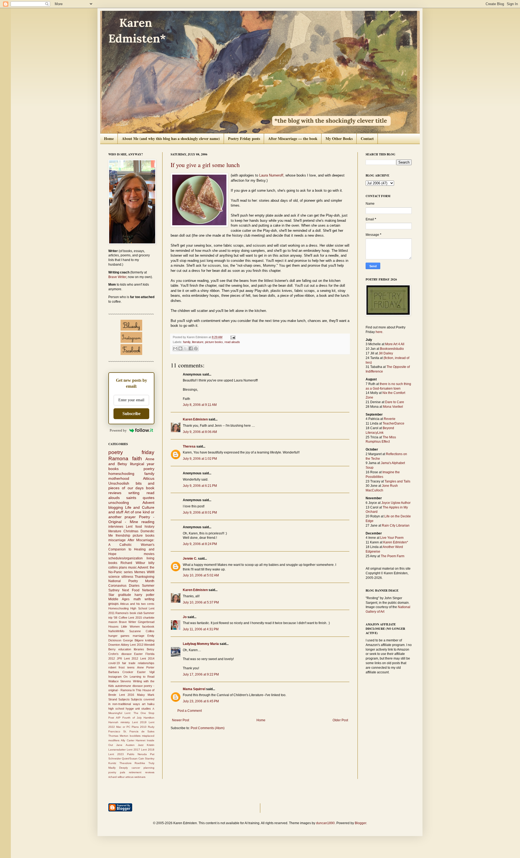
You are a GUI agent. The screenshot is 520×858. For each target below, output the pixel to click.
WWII (150, 572)
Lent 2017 (133, 749)
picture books (214, 342)
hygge (130, 708)
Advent (148, 502)
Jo (185, 617)
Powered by (118, 430)
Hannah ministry (119, 722)
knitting (149, 640)
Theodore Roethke (132, 763)
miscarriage (117, 540)
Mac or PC (123, 726)
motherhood (118, 478)
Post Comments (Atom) (208, 728)
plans (123, 567)
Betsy (150, 649)
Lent (129, 526)
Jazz (141, 744)
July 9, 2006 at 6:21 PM (200, 486)
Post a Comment (189, 711)
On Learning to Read (138, 676)
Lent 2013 (136, 644)
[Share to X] (185, 348)
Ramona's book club (128, 613)
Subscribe (131, 413)
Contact (367, 138)
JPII (119, 658)
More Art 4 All (394, 344)
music (132, 567)
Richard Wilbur (133, 563)
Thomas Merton (118, 735)
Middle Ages (118, 599)
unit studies (143, 708)
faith (137, 458)
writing (133, 493)
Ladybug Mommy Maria (201, 644)
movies (149, 554)
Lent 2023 (116, 754)
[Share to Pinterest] (196, 348)
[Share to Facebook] (190, 348)
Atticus (148, 478)
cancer (136, 767)
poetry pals (116, 772)
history (149, 526)
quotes (148, 497)
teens (131, 667)
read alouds (232, 342)
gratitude (124, 595)
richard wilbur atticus (121, 776)
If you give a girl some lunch (205, 165)
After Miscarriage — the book (292, 138)
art (143, 704)
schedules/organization (125, 558)
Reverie (389, 419)
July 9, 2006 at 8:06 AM (200, 432)
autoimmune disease (128, 685)
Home (109, 138)
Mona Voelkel (393, 407)
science (114, 577)
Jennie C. (190, 558)
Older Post (340, 720)
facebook (148, 626)
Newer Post (180, 720)
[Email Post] (232, 337)
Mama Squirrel (194, 689)
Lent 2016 (126, 694)
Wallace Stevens (119, 681)
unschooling (118, 502)
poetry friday (131, 452)
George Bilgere (133, 640)
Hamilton (149, 717)
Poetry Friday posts (244, 138)
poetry (149, 468)
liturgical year (142, 464)
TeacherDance (393, 423)
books (113, 468)
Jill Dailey (386, 353)
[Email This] (175, 348)
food (138, 526)
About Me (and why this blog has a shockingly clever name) (171, 138)
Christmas (130, 531)
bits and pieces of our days (131, 485)
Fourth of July (132, 717)
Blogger (360, 823)
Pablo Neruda (137, 754)
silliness (127, 577)
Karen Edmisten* (395, 542)
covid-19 (114, 663)
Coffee (123, 617)
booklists (135, 735)
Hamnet (140, 740)
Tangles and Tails (397, 481)
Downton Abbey (118, 644)
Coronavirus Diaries (123, 586)
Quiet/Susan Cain (133, 758)
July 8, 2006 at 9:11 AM (200, 405)
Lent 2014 (147, 658)
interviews (115, 526)
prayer (130, 517)
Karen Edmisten (196, 419)
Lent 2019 (139, 722)
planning (149, 767)
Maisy (141, 694)
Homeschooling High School (127, 608)
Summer (148, 586)
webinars (139, 776)
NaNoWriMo (116, 631)
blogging (115, 507)
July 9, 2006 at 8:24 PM (200, 544)
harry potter (144, 595)
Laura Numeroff (271, 175)
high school (116, 708)
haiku (150, 704)
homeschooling (121, 473)
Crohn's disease (120, 653)
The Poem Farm (392, 556)
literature (197, 342)
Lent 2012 (131, 658)
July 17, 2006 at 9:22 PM (201, 674)
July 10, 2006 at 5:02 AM (201, 575)
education (124, 649)
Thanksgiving (144, 577)
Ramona (118, 458)
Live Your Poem (392, 538)
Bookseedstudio (392, 349)
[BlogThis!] (180, 348)
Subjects (124, 699)
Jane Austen (125, 744)
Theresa (189, 446)
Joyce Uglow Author (396, 503)
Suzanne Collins (141, 631)
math (137, 599)
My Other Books (339, 138)
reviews (149, 772)
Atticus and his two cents (137, 603)
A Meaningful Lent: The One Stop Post (131, 713)
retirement (135, 772)
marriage (138, 635)
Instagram (115, 676)
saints (131, 497)
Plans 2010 (139, 726)
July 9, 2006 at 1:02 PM (200, 459)
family (186, 342)
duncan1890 (325, 823)
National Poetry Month (131, 581)
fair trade (128, 663)
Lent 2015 (135, 617)
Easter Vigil (145, 672)
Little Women (130, 626)
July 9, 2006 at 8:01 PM (200, 512)
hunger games (118, 635)
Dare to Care (394, 402)
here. (379, 332)
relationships (146, 663)
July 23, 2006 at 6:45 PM (201, 701)
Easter (138, 653)
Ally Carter (127, 740)
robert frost (116, 667)
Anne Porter (145, 667)
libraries (139, 649)
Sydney (113, 590)
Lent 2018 (147, 749)
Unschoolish (118, 483)
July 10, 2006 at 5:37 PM (201, 602)
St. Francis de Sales (139, 731)
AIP (118, 717)
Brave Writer (117, 277)
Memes (139, 572)
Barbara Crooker (120, 672)
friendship (123, 535)
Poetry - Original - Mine (131, 519)
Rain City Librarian (396, 525)
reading (147, 522)
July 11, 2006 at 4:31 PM (201, 629)
